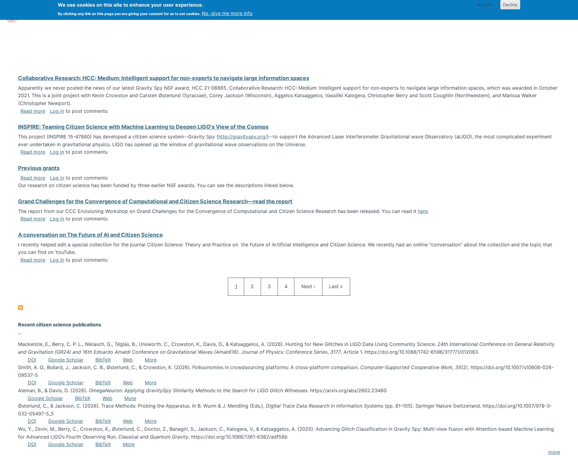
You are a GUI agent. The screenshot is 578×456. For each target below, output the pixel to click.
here (423, 211)
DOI (32, 360)
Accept (484, 4)
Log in (57, 111)
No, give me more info (227, 13)
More (151, 360)
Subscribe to (20, 307)
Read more (32, 111)
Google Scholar (65, 360)
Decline (510, 4)
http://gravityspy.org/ (242, 137)
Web (128, 360)
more (554, 452)
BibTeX (103, 360)
